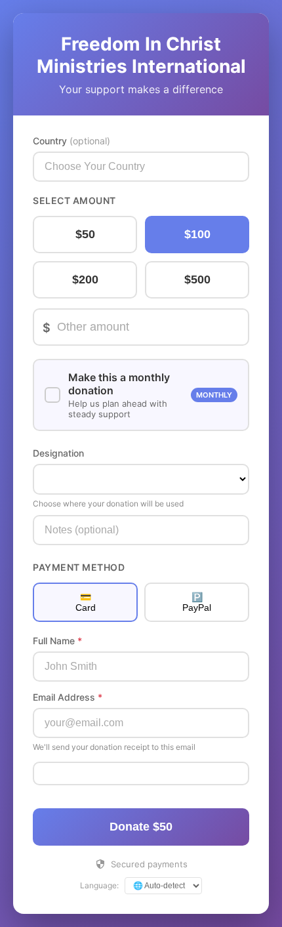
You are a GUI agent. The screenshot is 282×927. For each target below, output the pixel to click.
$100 (197, 234)
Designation (58, 453)
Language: (99, 885)
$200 (85, 279)
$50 (85, 234)
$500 (197, 279)
